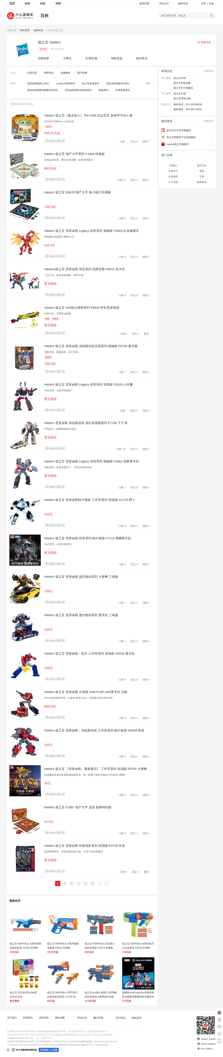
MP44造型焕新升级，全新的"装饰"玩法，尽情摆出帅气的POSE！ (79, 697)
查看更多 (209, 71)
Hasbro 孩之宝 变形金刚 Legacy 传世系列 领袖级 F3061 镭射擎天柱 (91, 461)
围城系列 (103, 90)
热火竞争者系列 (90, 83)
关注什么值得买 (208, 1044)
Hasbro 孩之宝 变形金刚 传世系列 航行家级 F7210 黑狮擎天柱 (87, 538)
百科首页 (25, 30)
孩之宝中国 (180, 93)
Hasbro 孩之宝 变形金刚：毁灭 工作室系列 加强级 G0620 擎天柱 (89, 653)
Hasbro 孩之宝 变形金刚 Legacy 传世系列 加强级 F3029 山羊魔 (88, 384)
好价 (27, 3)
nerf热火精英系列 (65, 83)
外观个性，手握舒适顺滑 (57, 313)
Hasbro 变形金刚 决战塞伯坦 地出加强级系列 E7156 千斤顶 (85, 423)
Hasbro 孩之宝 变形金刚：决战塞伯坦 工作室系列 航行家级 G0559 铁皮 (94, 730)
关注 (44, 49)
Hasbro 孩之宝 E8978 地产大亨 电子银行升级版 (77, 192)
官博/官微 (91, 58)
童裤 (201, 171)
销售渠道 (116, 58)
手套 (201, 176)
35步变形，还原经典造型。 (59, 544)
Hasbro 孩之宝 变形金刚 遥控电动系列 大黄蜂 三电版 (81, 576)
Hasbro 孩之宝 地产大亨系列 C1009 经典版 (74, 154)
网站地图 (60, 1017)
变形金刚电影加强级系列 (78, 90)
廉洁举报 (98, 1017)
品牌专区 (38, 30)
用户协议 (120, 1017)
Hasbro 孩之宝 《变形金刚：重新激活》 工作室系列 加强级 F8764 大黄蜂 (95, 769)
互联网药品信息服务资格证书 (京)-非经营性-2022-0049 (77, 1035)
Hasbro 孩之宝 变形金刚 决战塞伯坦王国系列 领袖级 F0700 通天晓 (90, 346)
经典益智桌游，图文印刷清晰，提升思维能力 (68, 159)
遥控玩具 (202, 165)
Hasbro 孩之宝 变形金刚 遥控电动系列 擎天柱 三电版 (81, 615)
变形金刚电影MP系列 (117, 83)
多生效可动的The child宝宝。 (60, 121)
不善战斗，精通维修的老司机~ (60, 428)
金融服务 (65, 72)
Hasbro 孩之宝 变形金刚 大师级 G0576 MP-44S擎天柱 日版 (85, 692)
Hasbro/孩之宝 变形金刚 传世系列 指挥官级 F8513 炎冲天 (84, 269)
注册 (211, 3)
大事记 (67, 58)
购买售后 (141, 58)
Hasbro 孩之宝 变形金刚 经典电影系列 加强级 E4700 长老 (84, 845)
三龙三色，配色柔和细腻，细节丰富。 (65, 275)
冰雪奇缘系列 (122, 90)
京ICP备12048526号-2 (98, 1031)
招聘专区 (44, 1017)
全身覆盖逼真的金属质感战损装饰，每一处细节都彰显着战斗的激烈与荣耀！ (85, 774)
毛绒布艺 (173, 171)
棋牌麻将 (202, 182)
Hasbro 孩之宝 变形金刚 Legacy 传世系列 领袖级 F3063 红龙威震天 (91, 231)
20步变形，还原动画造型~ (58, 390)
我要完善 (205, 42)
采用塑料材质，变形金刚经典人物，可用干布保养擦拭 (73, 851)
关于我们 (12, 1017)
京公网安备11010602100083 (20, 1031)
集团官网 (144, 3)
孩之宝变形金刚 (182, 98)
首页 (12, 3)
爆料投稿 (183, 3)
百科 (58, 3)
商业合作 (164, 3)
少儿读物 (173, 182)
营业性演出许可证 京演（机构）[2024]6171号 (28, 1035)
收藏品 (173, 165)
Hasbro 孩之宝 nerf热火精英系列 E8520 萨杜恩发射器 (81, 307)
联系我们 (28, 1017)
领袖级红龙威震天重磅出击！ (60, 236)
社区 (43, 3)
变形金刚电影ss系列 (38, 83)
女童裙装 (173, 176)
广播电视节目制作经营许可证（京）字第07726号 (30, 1038)
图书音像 (82, 72)
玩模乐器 (32, 72)
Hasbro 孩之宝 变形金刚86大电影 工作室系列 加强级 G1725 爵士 (89, 500)
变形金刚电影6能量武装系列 (42, 90)
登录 (203, 3)
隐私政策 (136, 1017)
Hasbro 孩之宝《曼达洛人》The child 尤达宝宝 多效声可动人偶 (88, 115)
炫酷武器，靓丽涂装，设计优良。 (62, 352)
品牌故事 (43, 58)
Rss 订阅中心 (207, 1049)
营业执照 (108, 1035)
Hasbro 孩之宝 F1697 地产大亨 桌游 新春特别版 (78, 807)
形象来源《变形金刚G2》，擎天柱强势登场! (68, 467)
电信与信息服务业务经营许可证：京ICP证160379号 (61, 1031)
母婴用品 (49, 72)
